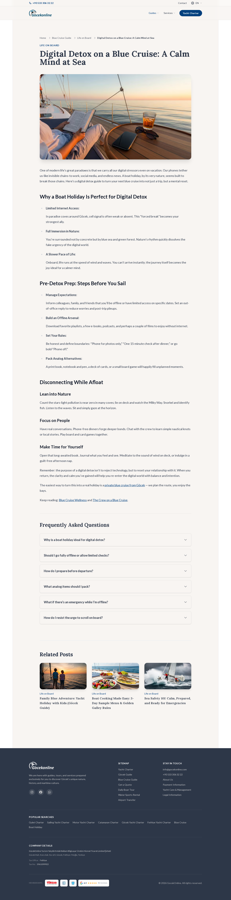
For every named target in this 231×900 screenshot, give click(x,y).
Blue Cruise (180, 822)
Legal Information (172, 794)
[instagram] (32, 792)
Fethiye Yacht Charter (159, 822)
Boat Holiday (35, 827)
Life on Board (84, 37)
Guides (152, 13)
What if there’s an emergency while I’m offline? (76, 602)
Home (43, 37)
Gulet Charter (36, 822)
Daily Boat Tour (126, 789)
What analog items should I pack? (67, 586)
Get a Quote (125, 784)
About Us (168, 779)
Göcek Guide (125, 774)
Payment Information (174, 784)
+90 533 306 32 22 (173, 774)
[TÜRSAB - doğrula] (52, 883)
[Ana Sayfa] (40, 13)
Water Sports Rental (129, 794)
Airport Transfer (126, 799)
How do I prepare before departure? (68, 571)
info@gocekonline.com (175, 769)
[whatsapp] (50, 792)
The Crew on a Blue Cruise (110, 500)
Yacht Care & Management (177, 789)
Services (168, 13)
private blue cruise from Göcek (125, 485)
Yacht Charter (191, 13)
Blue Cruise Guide (61, 37)
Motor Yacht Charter (84, 822)
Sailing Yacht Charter (58, 822)
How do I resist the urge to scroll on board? (73, 618)
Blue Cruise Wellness (73, 500)
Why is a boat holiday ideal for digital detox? (74, 540)
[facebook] (41, 792)
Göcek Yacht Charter (133, 822)
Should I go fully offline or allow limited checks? (76, 555)
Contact (182, 3)
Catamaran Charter (108, 822)
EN (197, 3)
